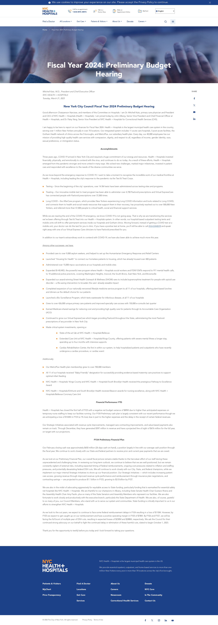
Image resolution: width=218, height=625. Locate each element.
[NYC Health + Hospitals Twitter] (152, 620)
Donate (130, 22)
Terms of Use (98, 620)
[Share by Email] (194, 112)
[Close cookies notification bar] (210, 2)
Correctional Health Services (125, 601)
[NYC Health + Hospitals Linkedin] (166, 620)
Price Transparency (52, 595)
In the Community (153, 595)
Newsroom (116, 595)
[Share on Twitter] (194, 105)
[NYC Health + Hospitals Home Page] (50, 11)
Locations (81, 589)
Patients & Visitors (98, 21)
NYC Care (149, 589)
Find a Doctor (83, 584)
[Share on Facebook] (194, 98)
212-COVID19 (155, 226)
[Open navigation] (172, 21)
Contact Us (150, 601)
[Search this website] (165, 21)
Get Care (80, 21)
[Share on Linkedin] (194, 119)
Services (81, 601)
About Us (116, 21)
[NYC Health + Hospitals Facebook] (145, 620)
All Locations (65, 21)
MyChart (47, 589)
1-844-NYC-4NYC (80, 12)
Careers (141, 21)
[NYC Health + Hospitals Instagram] (159, 620)
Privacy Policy (87, 620)
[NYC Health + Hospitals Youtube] (172, 620)
